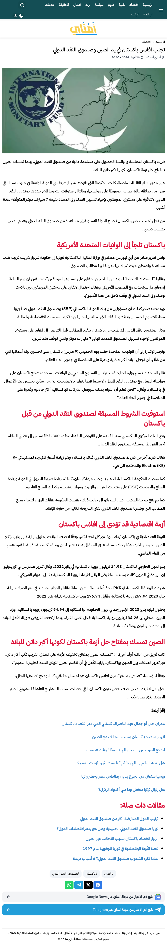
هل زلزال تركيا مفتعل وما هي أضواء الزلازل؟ (131, 789)
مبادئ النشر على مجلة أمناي (80, 933)
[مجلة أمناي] (83, 28)
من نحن (155, 933)
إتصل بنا (127, 933)
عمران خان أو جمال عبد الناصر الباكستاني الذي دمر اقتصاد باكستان (113, 723)
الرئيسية (160, 42)
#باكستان (91, 873)
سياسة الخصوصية (109, 933)
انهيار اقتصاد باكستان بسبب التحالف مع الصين (128, 737)
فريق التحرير (141, 933)
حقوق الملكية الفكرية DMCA (24, 933)
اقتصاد (146, 42)
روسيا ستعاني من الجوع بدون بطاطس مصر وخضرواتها (123, 776)
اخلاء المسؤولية (52, 933)
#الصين (108, 873)
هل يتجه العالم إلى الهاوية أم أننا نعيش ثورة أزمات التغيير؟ (121, 763)
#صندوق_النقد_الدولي (65, 873)
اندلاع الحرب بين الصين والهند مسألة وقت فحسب (125, 750)
